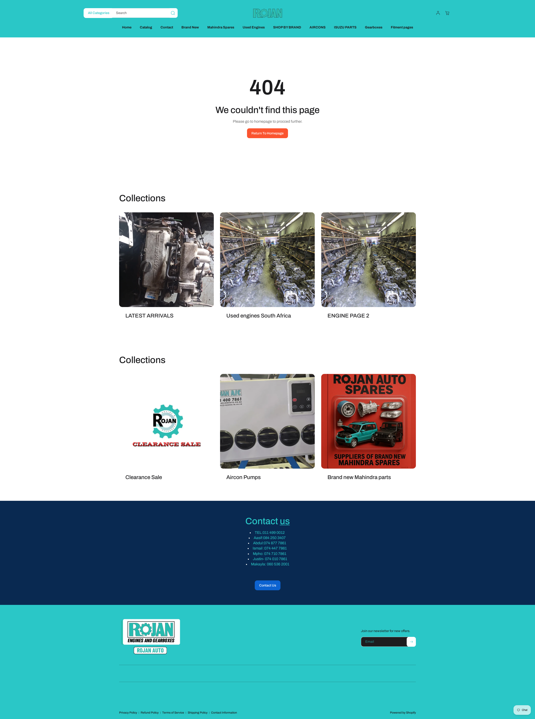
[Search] (173, 13)
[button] (447, 13)
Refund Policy (150, 712)
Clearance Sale (143, 477)
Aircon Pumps (243, 477)
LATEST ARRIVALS (149, 316)
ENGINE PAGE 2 (348, 316)
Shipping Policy (198, 712)
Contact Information (224, 712)
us (285, 521)
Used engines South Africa (258, 316)
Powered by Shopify (403, 712)
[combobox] (143, 13)
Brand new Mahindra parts (359, 477)
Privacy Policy (128, 712)
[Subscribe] (411, 642)
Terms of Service (173, 712)
